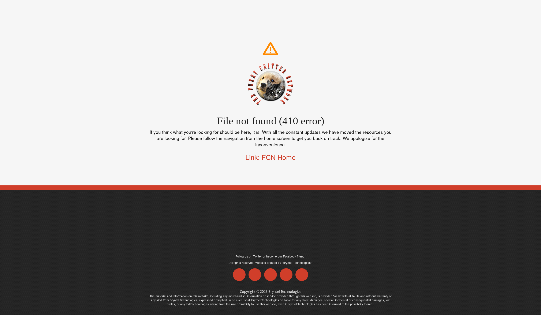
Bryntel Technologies (284, 291)
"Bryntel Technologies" (297, 262)
